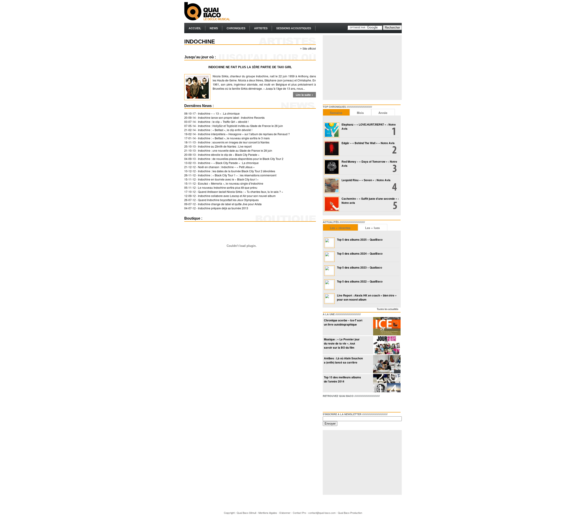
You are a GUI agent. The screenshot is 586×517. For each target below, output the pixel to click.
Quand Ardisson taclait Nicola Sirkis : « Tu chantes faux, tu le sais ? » (240, 192)
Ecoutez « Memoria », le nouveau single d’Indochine (230, 183)
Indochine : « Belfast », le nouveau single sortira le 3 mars (234, 138)
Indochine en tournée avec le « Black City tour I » (228, 179)
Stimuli (252, 512)
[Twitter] (333, 403)
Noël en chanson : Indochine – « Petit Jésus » (226, 167)
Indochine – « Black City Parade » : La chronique (228, 163)
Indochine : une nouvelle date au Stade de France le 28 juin (235, 150)
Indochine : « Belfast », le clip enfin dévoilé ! (225, 130)
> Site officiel (308, 48)
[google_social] (341, 403)
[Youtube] (348, 403)
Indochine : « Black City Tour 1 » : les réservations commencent (237, 175)
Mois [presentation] (360, 112)
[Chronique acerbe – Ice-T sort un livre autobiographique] (387, 334)
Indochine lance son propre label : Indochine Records (231, 117)
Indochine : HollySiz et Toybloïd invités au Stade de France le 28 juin (240, 126)
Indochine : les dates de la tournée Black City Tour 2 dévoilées (236, 171)
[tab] (336, 112)
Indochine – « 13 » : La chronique (219, 113)
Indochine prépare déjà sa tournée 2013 (223, 208)
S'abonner (284, 512)
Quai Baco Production (350, 512)
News (214, 28)
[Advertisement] (318, 11)
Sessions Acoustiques (293, 28)
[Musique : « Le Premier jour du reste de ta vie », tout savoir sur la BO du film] (387, 353)
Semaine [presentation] (336, 112)
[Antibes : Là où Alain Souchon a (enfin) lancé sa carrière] (387, 372)
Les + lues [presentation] (372, 228)
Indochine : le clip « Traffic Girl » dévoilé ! (223, 122)
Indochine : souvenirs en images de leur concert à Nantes (233, 142)
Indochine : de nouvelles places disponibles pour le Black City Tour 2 (240, 159)
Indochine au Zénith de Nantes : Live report (225, 146)
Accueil (195, 28)
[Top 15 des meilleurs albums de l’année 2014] (387, 391)
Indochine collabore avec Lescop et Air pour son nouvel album (237, 196)
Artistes (261, 28)
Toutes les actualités (387, 309)
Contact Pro (299, 512)
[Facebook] (326, 403)
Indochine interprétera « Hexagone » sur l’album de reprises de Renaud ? (244, 134)
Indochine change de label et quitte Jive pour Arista (230, 204)
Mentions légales (267, 512)
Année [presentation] (382, 112)
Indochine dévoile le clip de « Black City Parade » (229, 154)
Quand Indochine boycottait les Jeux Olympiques (228, 200)
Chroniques (236, 28)
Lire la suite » (304, 95)
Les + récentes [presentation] (340, 228)
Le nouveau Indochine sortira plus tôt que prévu (227, 187)
